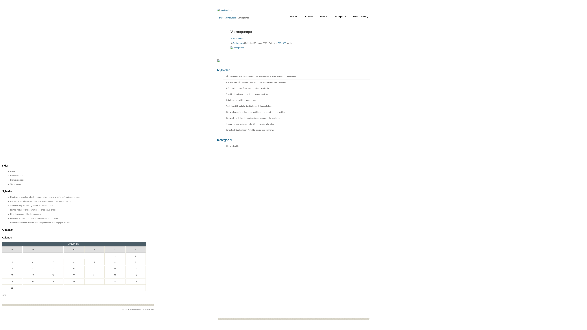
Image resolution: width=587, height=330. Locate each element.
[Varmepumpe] (237, 48)
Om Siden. (308, 16)
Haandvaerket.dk (17, 176)
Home (220, 18)
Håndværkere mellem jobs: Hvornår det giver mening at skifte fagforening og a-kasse (260, 76)
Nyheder (324, 16)
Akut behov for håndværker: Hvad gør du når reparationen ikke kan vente (255, 82)
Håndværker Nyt (232, 146)
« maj (4, 295)
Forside (293, 16)
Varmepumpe (340, 16)
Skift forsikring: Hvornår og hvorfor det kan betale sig (247, 88)
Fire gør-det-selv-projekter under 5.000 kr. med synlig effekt (249, 124)
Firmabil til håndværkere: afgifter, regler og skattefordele (248, 94)
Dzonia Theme (128, 309)
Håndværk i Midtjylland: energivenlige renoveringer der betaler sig (253, 118)
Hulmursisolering (360, 16)
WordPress (149, 309)
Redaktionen (238, 43)
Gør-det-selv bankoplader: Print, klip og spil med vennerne (249, 130)
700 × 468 (282, 43)
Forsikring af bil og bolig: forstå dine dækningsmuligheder (249, 106)
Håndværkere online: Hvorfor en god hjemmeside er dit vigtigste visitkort (255, 112)
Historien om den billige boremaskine (241, 100)
